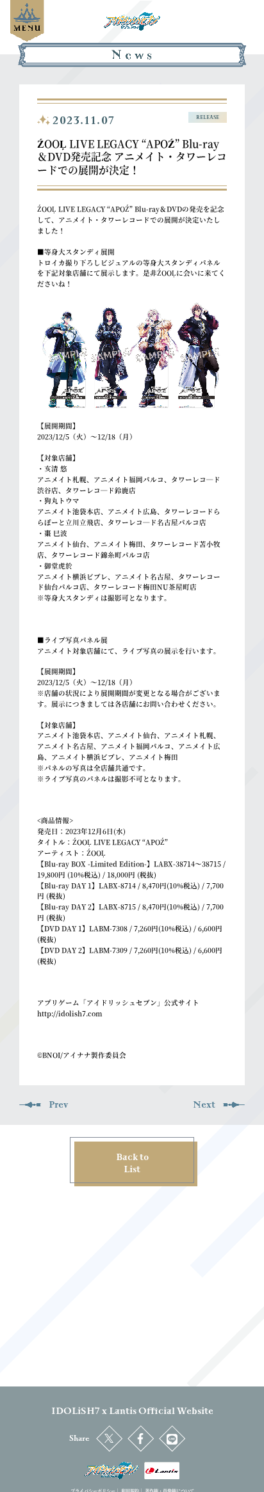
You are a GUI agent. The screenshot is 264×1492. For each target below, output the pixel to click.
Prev (58, 1105)
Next (204, 1105)
